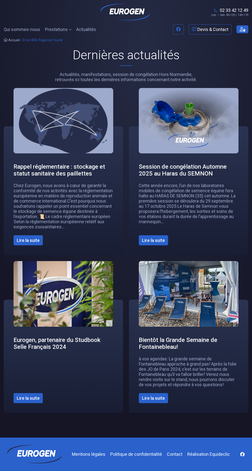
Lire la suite (30, 241)
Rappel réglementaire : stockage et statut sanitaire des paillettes (59, 170)
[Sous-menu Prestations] (70, 29)
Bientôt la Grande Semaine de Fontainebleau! (178, 343)
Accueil (14, 40)
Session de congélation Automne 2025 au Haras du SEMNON (183, 170)
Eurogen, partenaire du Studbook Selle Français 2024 (57, 343)
